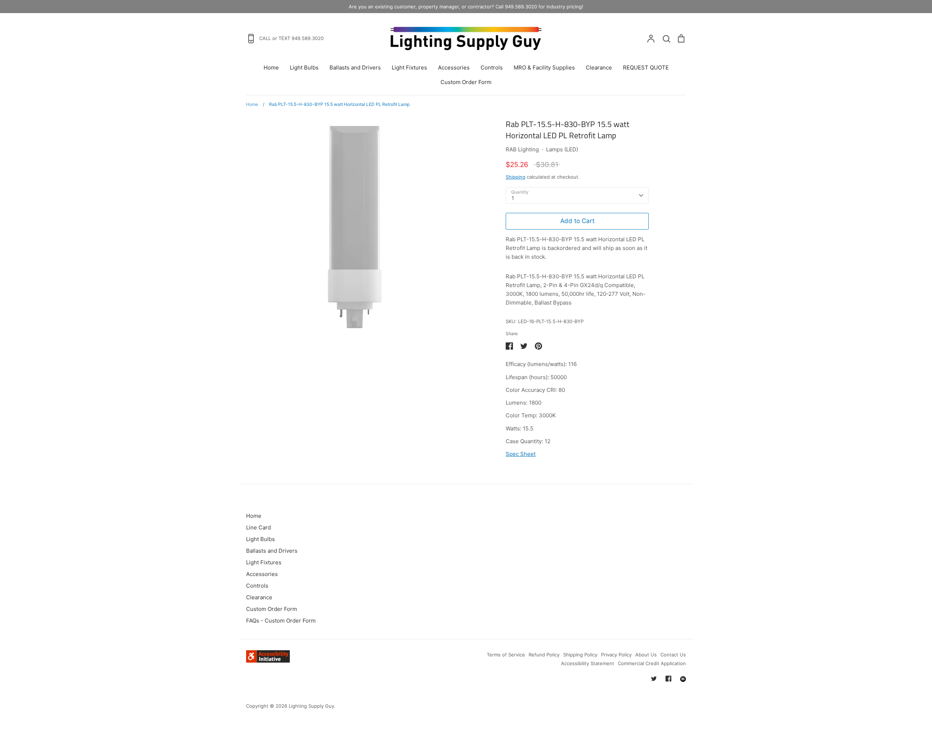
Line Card (258, 527)
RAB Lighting (522, 149)
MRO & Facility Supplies (544, 67)
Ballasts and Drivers (355, 67)
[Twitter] (654, 678)
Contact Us (673, 654)
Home (271, 67)
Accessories (454, 67)
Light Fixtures (409, 67)
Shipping (515, 177)
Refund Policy (544, 654)
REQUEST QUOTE (646, 67)
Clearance (599, 67)
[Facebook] (668, 678)
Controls (492, 67)
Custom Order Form (466, 82)
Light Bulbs (304, 67)
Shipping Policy (580, 654)
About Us (646, 654)
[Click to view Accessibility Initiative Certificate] (268, 660)
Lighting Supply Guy (311, 706)
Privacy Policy (616, 654)
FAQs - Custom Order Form (281, 620)
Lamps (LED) (562, 149)
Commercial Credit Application (652, 663)
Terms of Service (506, 654)
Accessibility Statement (587, 663)
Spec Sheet (521, 453)
